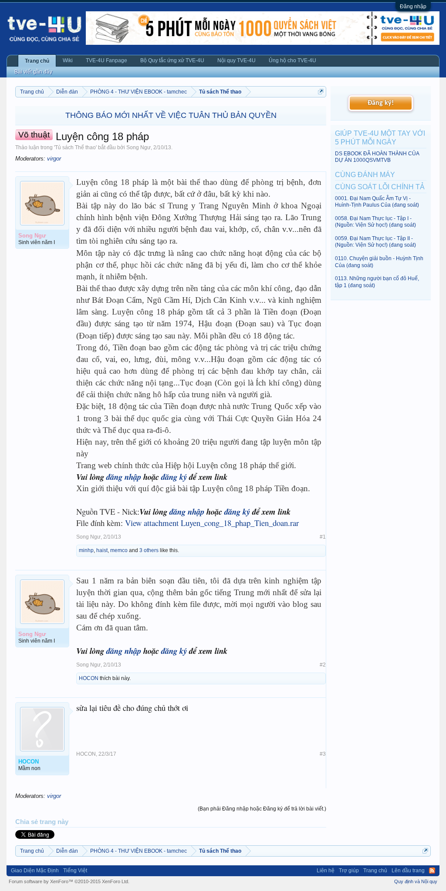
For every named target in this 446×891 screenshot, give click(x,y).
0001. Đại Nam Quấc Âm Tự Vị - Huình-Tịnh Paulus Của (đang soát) (377, 201)
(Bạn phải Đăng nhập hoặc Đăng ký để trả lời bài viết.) (262, 809)
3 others (149, 550)
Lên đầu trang (408, 871)
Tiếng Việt (75, 871)
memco (119, 550)
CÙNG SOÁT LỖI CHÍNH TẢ (380, 187)
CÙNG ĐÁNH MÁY (365, 174)
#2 (323, 665)
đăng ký (174, 476)
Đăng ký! (381, 103)
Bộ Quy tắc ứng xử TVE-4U (172, 60)
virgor (54, 158)
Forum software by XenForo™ (69, 881)
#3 (323, 754)
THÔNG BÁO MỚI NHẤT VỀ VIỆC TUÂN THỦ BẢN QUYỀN (171, 115)
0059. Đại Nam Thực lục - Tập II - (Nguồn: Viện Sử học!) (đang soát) (375, 241)
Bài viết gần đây (33, 72)
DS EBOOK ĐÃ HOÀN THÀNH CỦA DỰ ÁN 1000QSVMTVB (377, 157)
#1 (323, 537)
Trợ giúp (349, 871)
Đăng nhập (413, 6)
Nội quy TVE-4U (236, 60)
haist (102, 550)
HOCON (88, 678)
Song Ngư (138, 147)
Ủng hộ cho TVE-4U (292, 60)
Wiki (68, 60)
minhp (86, 550)
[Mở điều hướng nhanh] (321, 91)
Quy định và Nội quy (415, 881)
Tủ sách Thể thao (75, 147)
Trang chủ (37, 61)
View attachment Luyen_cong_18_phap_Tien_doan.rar (212, 522)
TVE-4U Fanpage (106, 60)
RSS (432, 871)
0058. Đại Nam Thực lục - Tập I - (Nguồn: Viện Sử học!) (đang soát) (375, 221)
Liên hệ (325, 871)
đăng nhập (123, 476)
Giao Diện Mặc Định (35, 871)
